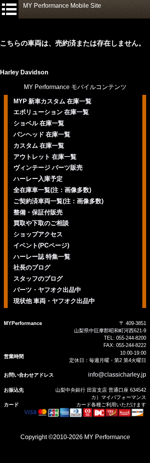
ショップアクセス (38, 234)
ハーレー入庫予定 (38, 178)
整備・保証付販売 (38, 212)
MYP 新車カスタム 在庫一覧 (52, 101)
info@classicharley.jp (117, 374)
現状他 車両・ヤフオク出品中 (54, 301)
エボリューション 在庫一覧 (51, 112)
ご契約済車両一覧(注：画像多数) (58, 201)
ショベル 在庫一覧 (38, 123)
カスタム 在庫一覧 (38, 145)
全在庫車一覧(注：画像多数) (52, 190)
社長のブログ (31, 267)
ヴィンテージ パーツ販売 (48, 167)
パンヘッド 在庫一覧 (41, 134)
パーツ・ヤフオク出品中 (47, 289)
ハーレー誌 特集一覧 (41, 256)
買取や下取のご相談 (41, 223)
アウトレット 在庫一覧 (45, 156)
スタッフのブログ (38, 278)
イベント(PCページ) (41, 245)
